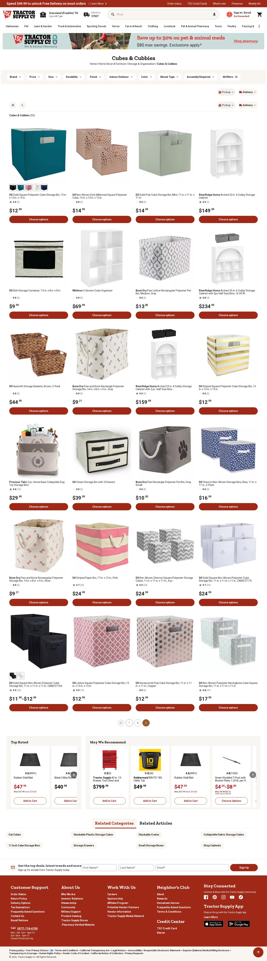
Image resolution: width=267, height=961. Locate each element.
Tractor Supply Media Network (125, 916)
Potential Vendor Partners (123, 907)
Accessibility (134, 950)
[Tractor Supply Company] (19, 14)
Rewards (162, 898)
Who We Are (68, 894)
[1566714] (13, 675)
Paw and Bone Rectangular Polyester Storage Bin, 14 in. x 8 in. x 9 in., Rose (36, 579)
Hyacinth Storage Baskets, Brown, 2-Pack (34, 386)
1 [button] (129, 722)
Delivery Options (21, 903)
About (160, 894)
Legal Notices (118, 950)
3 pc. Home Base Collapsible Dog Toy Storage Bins (36, 483)
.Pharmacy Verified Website (77, 924)
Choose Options (231, 800)
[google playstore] (239, 924)
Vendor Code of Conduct (76, 953)
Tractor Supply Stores (74, 920)
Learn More (97, 3)
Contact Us (17, 916)
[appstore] (213, 924)
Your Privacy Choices (37, 950)
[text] (167, 63)
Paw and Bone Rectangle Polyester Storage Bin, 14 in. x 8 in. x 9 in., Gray (98, 388)
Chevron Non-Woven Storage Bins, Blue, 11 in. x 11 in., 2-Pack (227, 483)
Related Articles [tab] (155, 823)
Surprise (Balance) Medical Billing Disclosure (206, 950)
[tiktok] (241, 897)
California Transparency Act (94, 950)
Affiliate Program (117, 903)
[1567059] (28, 187)
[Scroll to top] (258, 952)
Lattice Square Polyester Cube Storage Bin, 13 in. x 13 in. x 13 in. (100, 684)
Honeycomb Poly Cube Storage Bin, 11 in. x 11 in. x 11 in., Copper (164, 684)
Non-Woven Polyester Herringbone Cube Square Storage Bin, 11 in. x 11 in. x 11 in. (228, 684)
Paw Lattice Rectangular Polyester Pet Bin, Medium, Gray (163, 292)
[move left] (14, 774)
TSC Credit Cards (197, 3)
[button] (106, 3)
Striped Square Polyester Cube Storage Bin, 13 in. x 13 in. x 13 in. (227, 388)
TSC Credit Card (167, 928)
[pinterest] (215, 897)
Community (68, 907)
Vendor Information (119, 911)
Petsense (237, 3)
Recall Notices (19, 920)
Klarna (161, 932)
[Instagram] (223, 897)
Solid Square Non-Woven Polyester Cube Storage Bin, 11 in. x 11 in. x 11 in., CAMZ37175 (225, 579)
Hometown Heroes (168, 903)
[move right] (73, 774)
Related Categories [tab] (114, 823)
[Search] (113, 14)
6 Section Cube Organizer (92, 290)
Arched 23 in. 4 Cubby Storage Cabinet (227, 196)
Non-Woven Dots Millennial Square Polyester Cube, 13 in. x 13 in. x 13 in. (99, 196)
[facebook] (206, 897)
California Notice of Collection (107, 953)
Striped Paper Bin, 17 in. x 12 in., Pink (95, 577)
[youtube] (232, 897)
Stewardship (68, 903)
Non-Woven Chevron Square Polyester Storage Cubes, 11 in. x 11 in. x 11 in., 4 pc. (164, 579)
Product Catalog (71, 916)
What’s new (219, 3)
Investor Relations (72, 898)
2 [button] (137, 722)
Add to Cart (30, 800)
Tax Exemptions (20, 907)
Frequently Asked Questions (28, 911)
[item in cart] (259, 14)
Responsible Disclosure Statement (162, 950)
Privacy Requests (134, 953)
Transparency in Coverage (23, 953)
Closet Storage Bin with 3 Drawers (93, 482)
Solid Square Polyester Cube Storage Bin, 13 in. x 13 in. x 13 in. (38, 196)
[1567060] (36, 187)
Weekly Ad (254, 3)
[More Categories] (259, 26)
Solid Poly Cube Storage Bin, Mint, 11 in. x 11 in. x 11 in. (165, 196)
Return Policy (19, 898)
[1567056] (20, 187)
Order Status (18, 894)
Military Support (71, 911)
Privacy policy (16, 950)
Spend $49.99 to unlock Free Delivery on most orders (46, 3)
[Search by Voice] (214, 14)
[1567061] (13, 187)
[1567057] (44, 187)
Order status (174, 3)
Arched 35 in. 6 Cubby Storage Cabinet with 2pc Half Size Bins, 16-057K (227, 292)
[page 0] (121, 722)
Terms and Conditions (66, 950)
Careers (112, 894)
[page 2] (146, 722)
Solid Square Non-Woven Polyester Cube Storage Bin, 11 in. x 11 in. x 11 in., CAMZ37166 (35, 684)
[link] (93, 63)
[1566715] (20, 675)
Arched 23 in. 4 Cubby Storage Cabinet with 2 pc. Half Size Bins (164, 388)
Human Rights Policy (49, 953)
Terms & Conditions (169, 911)
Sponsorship (115, 898)
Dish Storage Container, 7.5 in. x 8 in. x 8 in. (35, 290)
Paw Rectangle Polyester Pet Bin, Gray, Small (163, 483)
